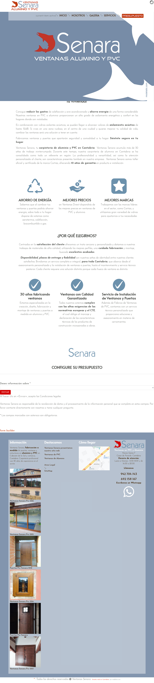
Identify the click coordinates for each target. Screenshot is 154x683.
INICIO (63, 15)
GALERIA (94, 15)
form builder (7, 430)
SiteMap (48, 471)
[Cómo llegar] (94, 458)
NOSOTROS (78, 15)
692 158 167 (129, 479)
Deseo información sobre (15, 383)
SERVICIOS (110, 15)
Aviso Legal (49, 465)
